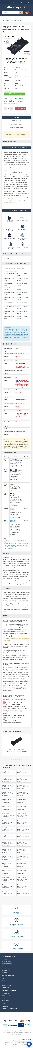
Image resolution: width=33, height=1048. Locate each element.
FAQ (4, 978)
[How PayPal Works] (24, 1025)
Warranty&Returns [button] (16, 127)
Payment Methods (7, 998)
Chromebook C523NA (22, 271)
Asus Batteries (9, 19)
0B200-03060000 (21, 268)
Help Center (6, 980)
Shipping (27, 2)
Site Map (5, 972)
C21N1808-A (7, 258)
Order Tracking (18, 2)
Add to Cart (21, 108)
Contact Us (5, 1006)
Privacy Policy (6, 968)
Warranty (12, 200)
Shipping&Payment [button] (16, 124)
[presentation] (16, 117)
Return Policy (6, 987)
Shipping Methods (7, 995)
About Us (5, 959)
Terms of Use (6, 970)
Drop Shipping (6, 1000)
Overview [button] (16, 117)
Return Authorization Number (10, 1008)
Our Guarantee (7, 961)
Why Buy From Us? (7, 966)
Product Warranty (7, 963)
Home (3, 19)
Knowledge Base (7, 985)
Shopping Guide (7, 983)
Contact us (9, 2)
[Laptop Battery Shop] (16, 6)
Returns (6, 200)
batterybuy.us (15, 1031)
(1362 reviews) (13, 103)
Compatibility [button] (16, 120)
